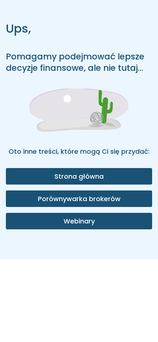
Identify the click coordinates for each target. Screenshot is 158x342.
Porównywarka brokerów (79, 198)
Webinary (79, 221)
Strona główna (79, 176)
